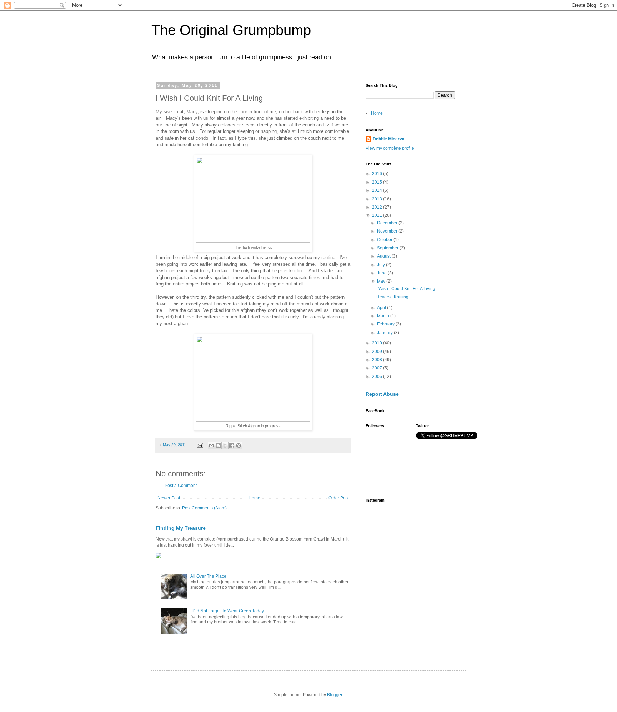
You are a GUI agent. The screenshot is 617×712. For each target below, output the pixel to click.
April (382, 307)
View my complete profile (390, 148)
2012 (377, 207)
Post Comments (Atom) (204, 508)
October (385, 239)
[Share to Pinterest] (238, 445)
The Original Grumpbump (231, 30)
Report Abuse (382, 394)
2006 (377, 376)
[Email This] (211, 445)
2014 (377, 190)
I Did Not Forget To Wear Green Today (227, 610)
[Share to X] (225, 445)
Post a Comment (181, 485)
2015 (377, 182)
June (382, 272)
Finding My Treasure (181, 528)
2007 (377, 367)
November (387, 231)
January (385, 332)
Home (254, 498)
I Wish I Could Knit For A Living (405, 288)
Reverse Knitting (392, 296)
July (381, 264)
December (387, 222)
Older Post (338, 498)
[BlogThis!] (218, 445)
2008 (377, 359)
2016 (377, 173)
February (386, 324)
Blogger (334, 694)
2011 (377, 215)
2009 (377, 351)
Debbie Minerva (389, 138)
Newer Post (168, 498)
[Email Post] (199, 445)
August (384, 256)
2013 (377, 198)
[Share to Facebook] (231, 445)
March (383, 315)
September (388, 247)
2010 (377, 342)
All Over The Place (208, 576)
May (381, 281)
